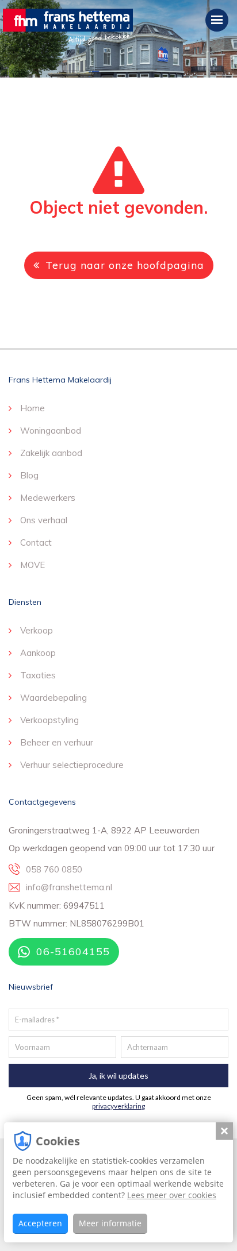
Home (32, 408)
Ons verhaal (43, 520)
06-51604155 (73, 951)
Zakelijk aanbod (51, 452)
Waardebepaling (53, 697)
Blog (29, 475)
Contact (36, 542)
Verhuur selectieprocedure (72, 764)
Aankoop (38, 652)
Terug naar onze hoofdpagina (124, 265)
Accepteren (40, 1223)
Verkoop (36, 630)
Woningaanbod (50, 430)
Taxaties (38, 675)
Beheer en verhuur (56, 742)
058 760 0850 (54, 869)
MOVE (32, 564)
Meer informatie (110, 1223)
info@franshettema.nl (69, 887)
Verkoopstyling (49, 720)
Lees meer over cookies (171, 1195)
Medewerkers (47, 497)
